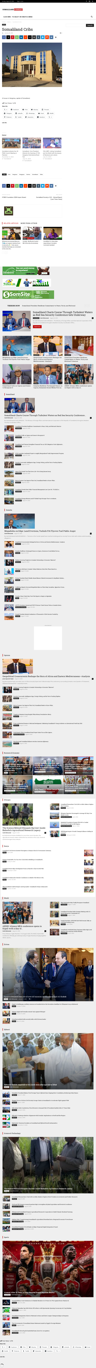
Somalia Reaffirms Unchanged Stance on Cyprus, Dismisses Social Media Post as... (47, 387)
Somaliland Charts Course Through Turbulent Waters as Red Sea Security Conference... (45, 415)
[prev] (85, 306)
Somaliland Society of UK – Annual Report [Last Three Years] (49, 198)
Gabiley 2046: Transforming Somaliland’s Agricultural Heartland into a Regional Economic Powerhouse (42, 1219)
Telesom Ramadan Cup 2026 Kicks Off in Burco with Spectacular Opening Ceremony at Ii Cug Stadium (41, 1308)
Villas (41, 174)
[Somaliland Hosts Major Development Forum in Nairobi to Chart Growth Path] (88, 871)
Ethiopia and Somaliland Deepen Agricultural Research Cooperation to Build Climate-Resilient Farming (42, 1212)
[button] (91, 17)
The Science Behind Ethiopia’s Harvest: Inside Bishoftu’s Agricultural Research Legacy (24, 829)
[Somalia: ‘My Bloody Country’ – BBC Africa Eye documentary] (32, 233)
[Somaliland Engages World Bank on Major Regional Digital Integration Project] (6, 1229)
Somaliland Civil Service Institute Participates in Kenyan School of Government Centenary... (27, 850)
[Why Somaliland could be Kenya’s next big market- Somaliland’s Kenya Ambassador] (88, 889)
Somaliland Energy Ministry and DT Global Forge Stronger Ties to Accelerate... (36, 498)
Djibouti (7, 1087)
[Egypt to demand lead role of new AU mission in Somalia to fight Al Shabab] (48, 974)
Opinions (36, 355)
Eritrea (5, 999)
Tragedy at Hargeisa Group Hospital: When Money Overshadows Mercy (32, 714)
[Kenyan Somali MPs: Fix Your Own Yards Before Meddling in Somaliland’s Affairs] (88, 862)
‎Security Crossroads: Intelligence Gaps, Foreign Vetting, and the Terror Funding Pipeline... (39, 462)
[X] (92, 1)
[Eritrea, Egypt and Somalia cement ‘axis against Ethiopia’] (6, 1013)
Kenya (4, 852)
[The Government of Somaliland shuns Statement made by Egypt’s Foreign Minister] (6, 1325)
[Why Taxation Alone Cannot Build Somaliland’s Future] (48, 784)
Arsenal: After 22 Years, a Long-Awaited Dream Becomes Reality (29, 1292)
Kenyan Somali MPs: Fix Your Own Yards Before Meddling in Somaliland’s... (23, 859)
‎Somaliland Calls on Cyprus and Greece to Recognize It (29, 435)
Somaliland (35, 174)
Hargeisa (14, 174)
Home (3, 22)
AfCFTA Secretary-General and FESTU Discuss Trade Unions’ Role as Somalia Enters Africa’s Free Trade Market (47, 766)
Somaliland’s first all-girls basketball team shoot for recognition (30, 1331)
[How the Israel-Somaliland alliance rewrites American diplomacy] (7, 744)
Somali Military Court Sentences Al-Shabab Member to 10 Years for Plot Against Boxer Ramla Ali (40, 1301)
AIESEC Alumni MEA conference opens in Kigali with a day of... (78, 387)
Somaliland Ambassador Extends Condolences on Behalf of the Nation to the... (23, 877)
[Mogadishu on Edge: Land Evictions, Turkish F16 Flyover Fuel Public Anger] (17, 346)
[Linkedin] (21, 37)
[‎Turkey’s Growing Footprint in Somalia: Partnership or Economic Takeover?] (9, 562)
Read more (37, 326)
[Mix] (47, 37)
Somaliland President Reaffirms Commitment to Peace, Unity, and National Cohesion (76, 359)
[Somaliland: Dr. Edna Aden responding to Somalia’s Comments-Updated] (52, 233)
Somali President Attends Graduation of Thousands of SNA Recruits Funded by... (36, 614)
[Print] (34, 37)
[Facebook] (86, 1)
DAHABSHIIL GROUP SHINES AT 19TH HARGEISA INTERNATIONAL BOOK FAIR (77, 786)
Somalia (5, 355)
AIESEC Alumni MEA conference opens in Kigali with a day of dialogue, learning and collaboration (17, 767)
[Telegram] (43, 37)
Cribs (9, 174)
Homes (28, 174)
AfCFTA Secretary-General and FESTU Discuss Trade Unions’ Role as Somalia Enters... (38, 605)
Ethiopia (5, 824)
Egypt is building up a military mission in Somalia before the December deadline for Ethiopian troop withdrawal (45, 1004)
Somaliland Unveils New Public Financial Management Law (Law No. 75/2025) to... (37, 489)
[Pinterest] (12, 37)
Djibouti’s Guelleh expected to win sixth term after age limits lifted (30, 1085)
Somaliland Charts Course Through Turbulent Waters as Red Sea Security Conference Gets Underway (63, 313)
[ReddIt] (25, 37)
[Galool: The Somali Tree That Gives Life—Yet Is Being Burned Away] (9, 474)
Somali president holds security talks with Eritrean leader (29, 1019)
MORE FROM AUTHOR (29, 223)
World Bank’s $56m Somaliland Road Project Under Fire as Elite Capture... (33, 732)
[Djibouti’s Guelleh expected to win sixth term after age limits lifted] (48, 1061)
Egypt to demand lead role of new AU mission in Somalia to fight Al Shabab (35, 996)
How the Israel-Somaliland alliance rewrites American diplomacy (30, 741)
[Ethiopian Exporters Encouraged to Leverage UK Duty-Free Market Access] (54, 815)
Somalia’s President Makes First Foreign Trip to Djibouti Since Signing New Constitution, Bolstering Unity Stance (45, 1093)
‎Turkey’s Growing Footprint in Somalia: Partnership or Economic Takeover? (35, 560)
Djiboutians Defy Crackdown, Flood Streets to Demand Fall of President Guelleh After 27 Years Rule (41, 1108)
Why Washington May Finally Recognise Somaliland (75, 902)
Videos (9, 22)
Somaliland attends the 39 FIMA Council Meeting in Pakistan (10, 153)
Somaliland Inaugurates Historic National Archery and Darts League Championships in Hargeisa (40, 1316)
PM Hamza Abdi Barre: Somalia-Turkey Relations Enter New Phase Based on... (36, 569)
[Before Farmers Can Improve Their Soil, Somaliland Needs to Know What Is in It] (9, 483)
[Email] (30, 37)
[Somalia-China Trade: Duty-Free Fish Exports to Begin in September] (9, 598)
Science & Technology (17, 1206)
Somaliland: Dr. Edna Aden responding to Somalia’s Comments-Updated (50, 243)
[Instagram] (89, 1)
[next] (88, 306)
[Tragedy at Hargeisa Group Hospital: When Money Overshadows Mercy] (7, 717)
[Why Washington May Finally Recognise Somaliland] (54, 905)
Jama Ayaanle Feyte (8, 678)
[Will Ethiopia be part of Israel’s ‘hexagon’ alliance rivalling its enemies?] (54, 834)
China (17, 598)
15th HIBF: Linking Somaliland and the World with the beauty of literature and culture (52, 153)
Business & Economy (21, 607)
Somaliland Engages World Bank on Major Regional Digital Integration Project (35, 1227)
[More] (56, 37)
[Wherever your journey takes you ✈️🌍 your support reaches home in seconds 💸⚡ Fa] (11, 233)
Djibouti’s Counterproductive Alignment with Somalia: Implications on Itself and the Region (38, 1115)
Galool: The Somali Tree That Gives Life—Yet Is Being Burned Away (33, 471)
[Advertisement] (60, 9)
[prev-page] (3, 252)
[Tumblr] (38, 37)
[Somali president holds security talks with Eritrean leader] (6, 1021)
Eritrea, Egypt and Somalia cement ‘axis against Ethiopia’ (28, 1012)
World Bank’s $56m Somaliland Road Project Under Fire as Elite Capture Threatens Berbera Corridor (77, 767)
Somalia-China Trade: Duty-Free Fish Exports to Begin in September (33, 596)
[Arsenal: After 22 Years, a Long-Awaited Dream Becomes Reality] (48, 1269)
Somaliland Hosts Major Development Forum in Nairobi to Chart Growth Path (23, 868)
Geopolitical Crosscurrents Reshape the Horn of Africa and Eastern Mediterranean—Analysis (47, 359)
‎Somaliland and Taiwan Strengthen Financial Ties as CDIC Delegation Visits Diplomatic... (39, 444)
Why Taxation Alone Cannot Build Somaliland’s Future (56, 789)
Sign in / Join (20, 1)
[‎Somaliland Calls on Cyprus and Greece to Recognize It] (17, 374)
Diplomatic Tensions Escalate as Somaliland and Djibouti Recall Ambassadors (34, 1123)
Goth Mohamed (44, 318)
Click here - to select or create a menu (17, 17)
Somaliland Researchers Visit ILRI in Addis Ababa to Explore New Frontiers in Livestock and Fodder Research (44, 1197)
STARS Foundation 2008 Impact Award (14, 197)
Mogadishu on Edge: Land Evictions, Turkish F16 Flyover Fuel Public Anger (16, 358)
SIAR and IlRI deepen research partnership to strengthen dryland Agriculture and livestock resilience (42, 1204)
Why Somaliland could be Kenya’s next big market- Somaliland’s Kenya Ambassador (25, 886)
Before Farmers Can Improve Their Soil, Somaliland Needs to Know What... (35, 480)
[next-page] (6, 252)
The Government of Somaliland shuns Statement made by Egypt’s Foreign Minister (36, 1323)
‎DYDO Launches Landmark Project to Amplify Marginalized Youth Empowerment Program (39, 453)
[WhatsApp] (17, 37)
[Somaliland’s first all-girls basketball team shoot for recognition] (6, 1332)
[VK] (51, 37)
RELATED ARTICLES (11, 223)
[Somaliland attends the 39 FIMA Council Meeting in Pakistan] (11, 143)
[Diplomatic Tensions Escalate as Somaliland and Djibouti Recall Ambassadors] (6, 1125)
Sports (14, 1325)
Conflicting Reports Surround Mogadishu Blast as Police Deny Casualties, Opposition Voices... (40, 587)
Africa (66, 383)
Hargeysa (21, 174)
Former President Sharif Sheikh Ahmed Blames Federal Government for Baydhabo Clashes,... (40, 578)
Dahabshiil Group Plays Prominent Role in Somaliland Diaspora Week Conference (16, 786)
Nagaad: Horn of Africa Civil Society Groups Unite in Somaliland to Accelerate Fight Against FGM (40, 1100)
